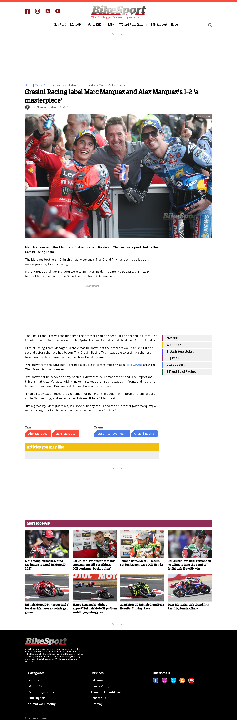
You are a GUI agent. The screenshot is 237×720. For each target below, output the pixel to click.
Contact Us (98, 698)
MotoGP (75, 24)
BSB (110, 24)
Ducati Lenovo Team (112, 433)
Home (28, 85)
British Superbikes (180, 351)
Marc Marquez (65, 433)
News (174, 24)
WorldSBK (94, 24)
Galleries (97, 680)
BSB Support (159, 24)
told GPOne (134, 365)
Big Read (60, 24)
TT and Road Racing (133, 24)
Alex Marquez (38, 433)
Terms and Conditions (106, 692)
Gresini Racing (144, 433)
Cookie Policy (100, 686)
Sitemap (97, 704)
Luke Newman (39, 107)
